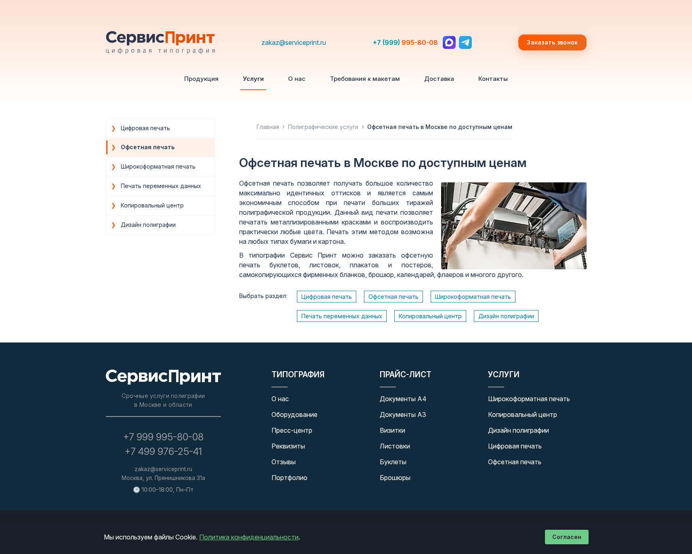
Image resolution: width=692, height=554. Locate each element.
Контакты (493, 78)
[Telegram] (465, 42)
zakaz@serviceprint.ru (293, 42)
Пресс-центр (291, 430)
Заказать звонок (552, 42)
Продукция (201, 78)
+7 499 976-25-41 (163, 451)
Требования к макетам (365, 78)
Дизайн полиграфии (506, 316)
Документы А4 (403, 399)
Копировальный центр (430, 316)
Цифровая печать (326, 296)
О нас (296, 78)
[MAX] (449, 42)
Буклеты (393, 462)
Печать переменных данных (341, 316)
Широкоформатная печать (473, 296)
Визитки (392, 430)
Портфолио (289, 478)
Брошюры (395, 478)
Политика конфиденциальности (249, 537)
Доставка (439, 78)
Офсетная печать (393, 296)
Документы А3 (403, 414)
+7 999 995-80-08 (163, 437)
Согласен (566, 536)
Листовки (395, 446)
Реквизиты (288, 446)
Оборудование (294, 414)
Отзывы (283, 462)
